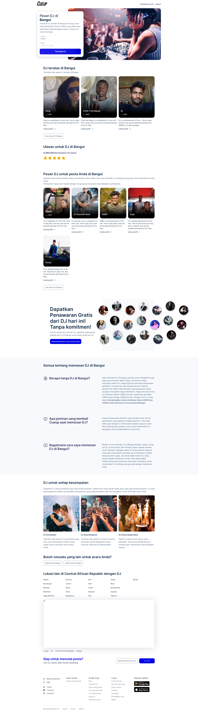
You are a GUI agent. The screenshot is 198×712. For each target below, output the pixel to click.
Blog (90, 681)
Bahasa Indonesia (53, 679)
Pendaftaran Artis (147, 4)
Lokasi (43, 36)
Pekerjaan (115, 693)
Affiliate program (95, 700)
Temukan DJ (93, 684)
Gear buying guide (95, 687)
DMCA (81, 709)
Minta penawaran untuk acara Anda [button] (66, 341)
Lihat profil (48, 129)
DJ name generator (96, 690)
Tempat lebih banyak (73, 681)
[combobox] (51, 39)
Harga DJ (92, 697)
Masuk (158, 4)
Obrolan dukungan (118, 684)
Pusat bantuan (116, 681)
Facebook (50, 690)
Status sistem (116, 687)
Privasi (73, 709)
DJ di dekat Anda (95, 693)
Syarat (64, 709)
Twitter (49, 687)
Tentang (114, 690)
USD (46, 682)
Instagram (50, 693)
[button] (53, 136)
